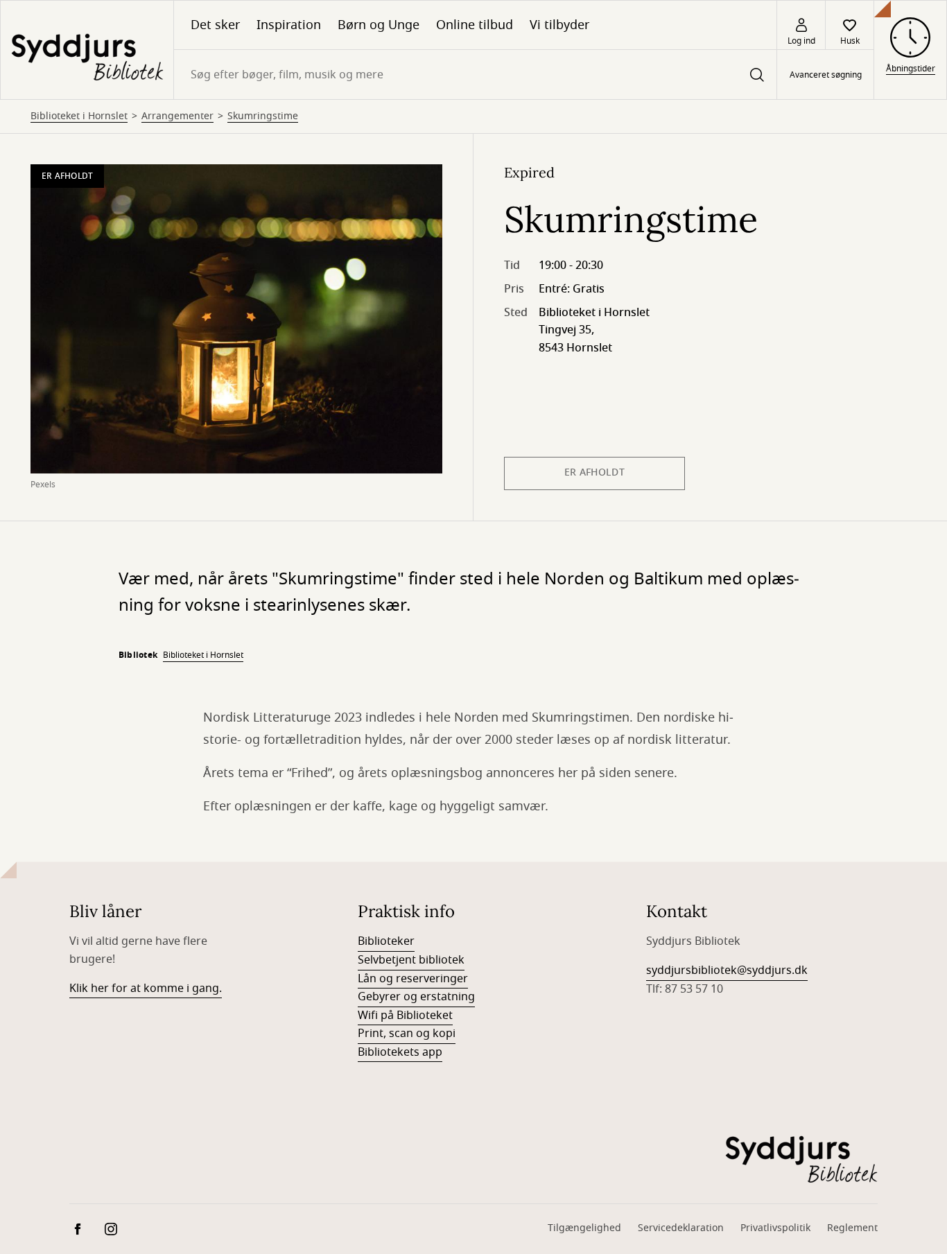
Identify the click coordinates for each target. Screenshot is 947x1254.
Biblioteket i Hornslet (79, 116)
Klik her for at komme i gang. (145, 988)
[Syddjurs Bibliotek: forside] (87, 50)
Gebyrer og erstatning (416, 997)
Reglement (852, 1228)
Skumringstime (262, 116)
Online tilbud (474, 25)
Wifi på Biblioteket (405, 1015)
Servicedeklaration (681, 1228)
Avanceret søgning (826, 75)
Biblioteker (386, 941)
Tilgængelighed (584, 1228)
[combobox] (475, 74)
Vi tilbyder (559, 25)
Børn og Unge (378, 25)
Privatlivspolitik (775, 1228)
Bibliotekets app (400, 1052)
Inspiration (289, 25)
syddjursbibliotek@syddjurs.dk (727, 970)
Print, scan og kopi (406, 1033)
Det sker (215, 25)
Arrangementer (177, 116)
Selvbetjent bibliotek (411, 960)
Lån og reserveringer (413, 978)
